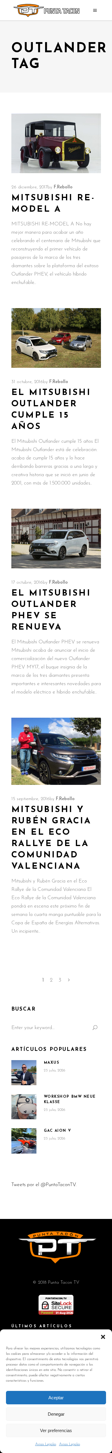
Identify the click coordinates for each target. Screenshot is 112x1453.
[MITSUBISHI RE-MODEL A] (56, 143)
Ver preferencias (56, 1430)
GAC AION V (57, 1131)
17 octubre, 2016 (27, 582)
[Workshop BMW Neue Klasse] (23, 1106)
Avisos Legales (45, 1444)
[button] (103, 1337)
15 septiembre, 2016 (30, 799)
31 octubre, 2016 (27, 382)
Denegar (56, 1414)
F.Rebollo (63, 187)
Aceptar (56, 1397)
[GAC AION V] (23, 1141)
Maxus (51, 1063)
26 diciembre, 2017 (29, 187)
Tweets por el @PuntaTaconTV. (43, 1184)
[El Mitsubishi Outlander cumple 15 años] (56, 338)
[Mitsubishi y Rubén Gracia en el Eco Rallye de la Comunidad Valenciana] (56, 751)
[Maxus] (23, 1072)
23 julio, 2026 (54, 1070)
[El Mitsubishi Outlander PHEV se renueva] (56, 538)
